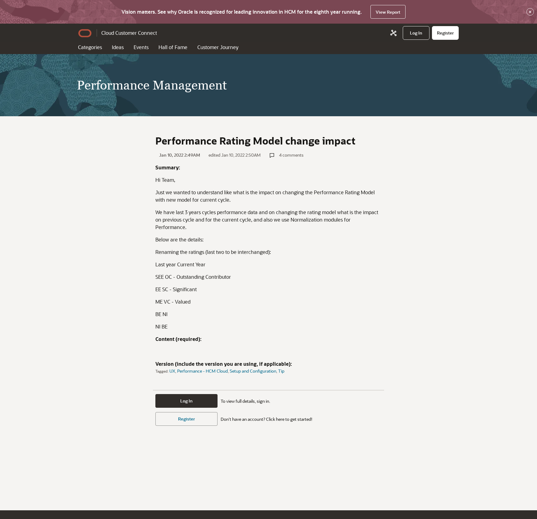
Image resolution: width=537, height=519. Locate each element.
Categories (90, 47)
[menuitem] (416, 33)
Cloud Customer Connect (129, 33)
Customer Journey (217, 47)
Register (186, 419)
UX (172, 371)
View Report (388, 12)
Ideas (118, 47)
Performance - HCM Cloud (202, 371)
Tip (281, 371)
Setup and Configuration (253, 371)
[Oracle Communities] (393, 33)
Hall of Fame (172, 47)
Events (141, 47)
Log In (186, 401)
